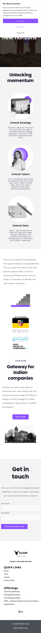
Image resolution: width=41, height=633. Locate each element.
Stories (7, 577)
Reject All (20, 33)
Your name (5, 503)
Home (6, 571)
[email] (22, 612)
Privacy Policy (9, 580)
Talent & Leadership (12, 591)
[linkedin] (19, 612)
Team (6, 574)
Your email (5, 513)
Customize (20, 27)
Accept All (20, 21)
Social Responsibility (12, 598)
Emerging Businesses (12, 594)
